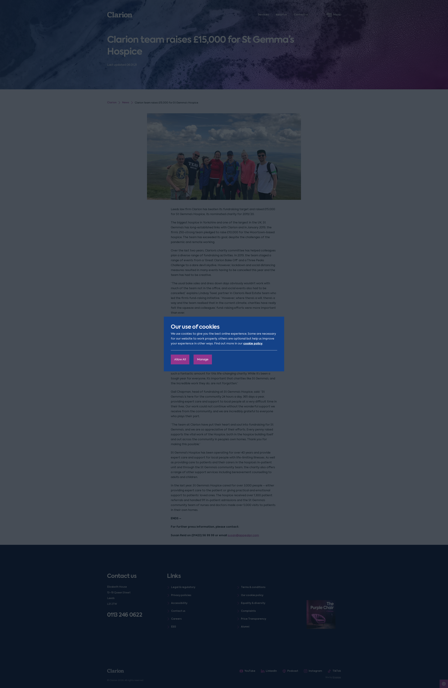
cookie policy (252, 343)
